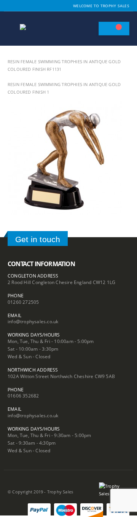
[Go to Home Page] (10, 54)
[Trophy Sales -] (41, 29)
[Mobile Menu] (13, 28)
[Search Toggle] (89, 28)
